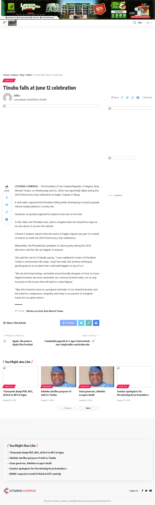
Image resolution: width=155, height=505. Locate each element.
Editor (17, 95)
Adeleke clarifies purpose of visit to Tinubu (33, 457)
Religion (47, 386)
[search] (134, 22)
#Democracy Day (34, 311)
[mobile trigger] (5, 23)
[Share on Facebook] (122, 97)
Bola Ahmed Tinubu (53, 311)
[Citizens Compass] (12, 23)
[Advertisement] (77, 48)
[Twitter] (146, 491)
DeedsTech (105, 501)
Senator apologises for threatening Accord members (38, 468)
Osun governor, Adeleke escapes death (31, 463)
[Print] (138, 97)
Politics (9, 80)
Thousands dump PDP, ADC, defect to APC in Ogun (37, 452)
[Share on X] (127, 97)
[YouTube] (150, 491)
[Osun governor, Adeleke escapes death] (96, 376)
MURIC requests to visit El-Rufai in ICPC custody (35, 473)
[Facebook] (142, 491)
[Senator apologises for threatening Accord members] (134, 376)
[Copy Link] (132, 97)
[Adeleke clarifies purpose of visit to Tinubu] (58, 376)
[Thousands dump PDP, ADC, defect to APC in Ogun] (20, 376)
